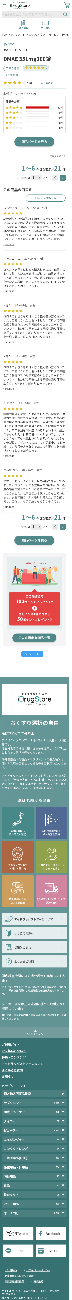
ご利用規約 (11, 1270)
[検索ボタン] (66, 14)
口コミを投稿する (45, 198)
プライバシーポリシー (38, 1270)
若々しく (54, 34)
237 (57, 1157)
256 (57, 1111)
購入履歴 (24, 26)
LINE (20, 1250)
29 (58, 1194)
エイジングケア (37, 34)
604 (57, 1167)
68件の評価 (47, 82)
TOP (4, 34)
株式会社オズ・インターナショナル (42, 1290)
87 (58, 1121)
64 (58, 1148)
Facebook (53, 1233)
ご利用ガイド (11, 1044)
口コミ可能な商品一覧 (34, 637)
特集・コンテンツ (14, 1057)
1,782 (56, 1213)
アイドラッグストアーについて (22, 1063)
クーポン (45, 26)
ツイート (34, 654)
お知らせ (8, 1076)
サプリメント (18, 34)
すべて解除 (11, 75)
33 (58, 1139)
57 (58, 1185)
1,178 (56, 1102)
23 (58, 1176)
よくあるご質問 (12, 1070)
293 (57, 1203)
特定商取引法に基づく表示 (19, 1275)
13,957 (55, 1130)
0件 (61, 113)
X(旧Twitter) (20, 1233)
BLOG (53, 1250)
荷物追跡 (38, 1281)
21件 (60, 107)
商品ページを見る (34, 141)
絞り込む (14, 68)
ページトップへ (34, 1033)
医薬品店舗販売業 (14, 1281)
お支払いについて (14, 1051)
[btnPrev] (55, 178)
